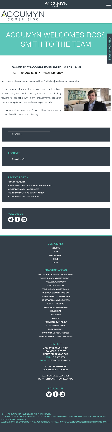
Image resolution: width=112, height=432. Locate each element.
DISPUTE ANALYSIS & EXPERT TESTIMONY (55, 278)
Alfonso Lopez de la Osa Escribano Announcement (30, 186)
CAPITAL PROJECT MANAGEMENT (55, 307)
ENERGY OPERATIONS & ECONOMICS (56, 296)
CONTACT (55, 263)
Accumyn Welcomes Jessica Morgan (23, 196)
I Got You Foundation (17, 182)
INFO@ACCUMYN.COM (59, 360)
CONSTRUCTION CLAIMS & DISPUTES (56, 300)
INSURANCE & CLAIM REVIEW (56, 322)
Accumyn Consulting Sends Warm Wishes (26, 193)
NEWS (55, 259)
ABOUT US (56, 248)
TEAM (56, 252)
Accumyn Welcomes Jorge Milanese (23, 189)
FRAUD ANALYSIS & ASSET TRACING (55, 289)
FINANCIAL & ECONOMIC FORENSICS (55, 293)
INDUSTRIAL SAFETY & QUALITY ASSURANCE (55, 337)
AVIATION (55, 318)
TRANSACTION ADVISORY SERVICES (55, 333)
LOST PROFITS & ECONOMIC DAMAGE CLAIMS (55, 275)
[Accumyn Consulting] (23, 15)
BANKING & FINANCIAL (55, 304)
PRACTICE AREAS (55, 255)
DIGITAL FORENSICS (55, 329)
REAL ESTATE (56, 315)
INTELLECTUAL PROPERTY (56, 282)
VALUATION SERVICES (55, 286)
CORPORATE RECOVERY (56, 326)
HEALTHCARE (55, 311)
